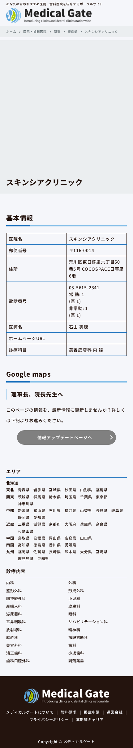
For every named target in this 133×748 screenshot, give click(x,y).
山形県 (86, 489)
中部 (10, 510)
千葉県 (86, 496)
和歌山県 (26, 531)
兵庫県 (86, 524)
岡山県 (55, 537)
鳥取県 (24, 537)
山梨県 (86, 510)
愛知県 (39, 517)
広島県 (70, 537)
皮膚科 (74, 606)
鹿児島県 (26, 558)
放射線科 (14, 629)
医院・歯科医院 (35, 31)
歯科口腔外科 (18, 660)
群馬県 (39, 496)
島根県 (39, 537)
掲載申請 (92, 712)
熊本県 (70, 551)
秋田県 (70, 489)
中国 (10, 537)
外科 (72, 582)
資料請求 (69, 712)
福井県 (70, 510)
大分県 (86, 551)
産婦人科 (14, 606)
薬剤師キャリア (90, 719)
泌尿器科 (14, 613)
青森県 (24, 489)
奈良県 (102, 524)
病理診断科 (78, 637)
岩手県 (39, 489)
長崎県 (55, 551)
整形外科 (14, 590)
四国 (10, 544)
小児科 (74, 598)
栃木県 (55, 496)
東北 (10, 489)
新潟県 (24, 510)
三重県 (24, 524)
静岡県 (24, 517)
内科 (10, 582)
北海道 (12, 482)
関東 (57, 31)
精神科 (74, 629)
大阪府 (70, 524)
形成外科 (76, 590)
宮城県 (55, 489)
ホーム (11, 31)
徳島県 (39, 544)
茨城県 (24, 496)
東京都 (73, 31)
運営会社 (114, 712)
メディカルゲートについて (30, 712)
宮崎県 (102, 551)
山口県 (86, 537)
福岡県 (24, 551)
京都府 (55, 524)
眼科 (72, 613)
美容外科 (14, 645)
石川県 (55, 510)
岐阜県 (117, 510)
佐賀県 (39, 551)
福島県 (102, 489)
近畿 (10, 524)
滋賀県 (39, 524)
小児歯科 (76, 652)
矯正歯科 (14, 652)
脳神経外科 (16, 598)
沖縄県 (43, 558)
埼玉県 (70, 496)
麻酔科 (12, 637)
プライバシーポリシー (49, 719)
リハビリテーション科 (88, 621)
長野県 (102, 510)
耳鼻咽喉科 (16, 621)
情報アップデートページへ (64, 437)
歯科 (72, 645)
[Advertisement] (66, 106)
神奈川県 (26, 503)
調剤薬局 (76, 660)
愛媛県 (70, 544)
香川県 (55, 544)
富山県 (39, 510)
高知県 (24, 544)
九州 (10, 551)
